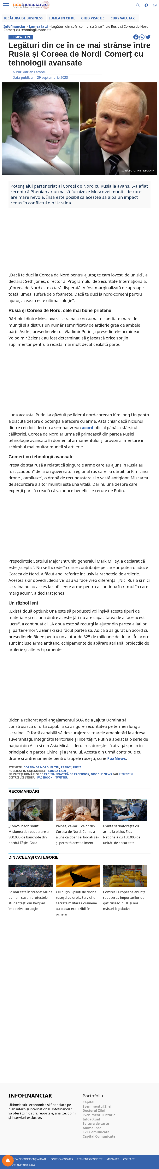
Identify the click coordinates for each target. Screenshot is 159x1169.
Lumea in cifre (62, 18)
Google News (101, 774)
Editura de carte (96, 1123)
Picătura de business (23, 18)
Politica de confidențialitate (27, 1159)
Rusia (77, 767)
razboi (66, 767)
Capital (88, 1102)
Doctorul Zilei (94, 1110)
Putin (54, 767)
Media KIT (113, 1159)
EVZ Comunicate (96, 1132)
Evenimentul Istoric (99, 1115)
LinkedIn (126, 774)
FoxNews (116, 758)
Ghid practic (93, 18)
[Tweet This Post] (148, 39)
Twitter (61, 777)
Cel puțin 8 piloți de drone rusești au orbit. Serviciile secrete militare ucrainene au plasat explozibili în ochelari (76, 903)
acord (87, 427)
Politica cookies (62, 1159)
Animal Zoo (92, 1128)
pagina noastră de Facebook (66, 774)
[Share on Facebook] (136, 39)
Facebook (44, 777)
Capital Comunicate (99, 1136)
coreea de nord (36, 767)
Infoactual (91, 1119)
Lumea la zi (57, 771)
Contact (129, 1159)
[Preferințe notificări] (8, 1161)
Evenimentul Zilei (97, 1106)
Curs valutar (123, 18)
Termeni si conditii (89, 1159)
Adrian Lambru (34, 72)
